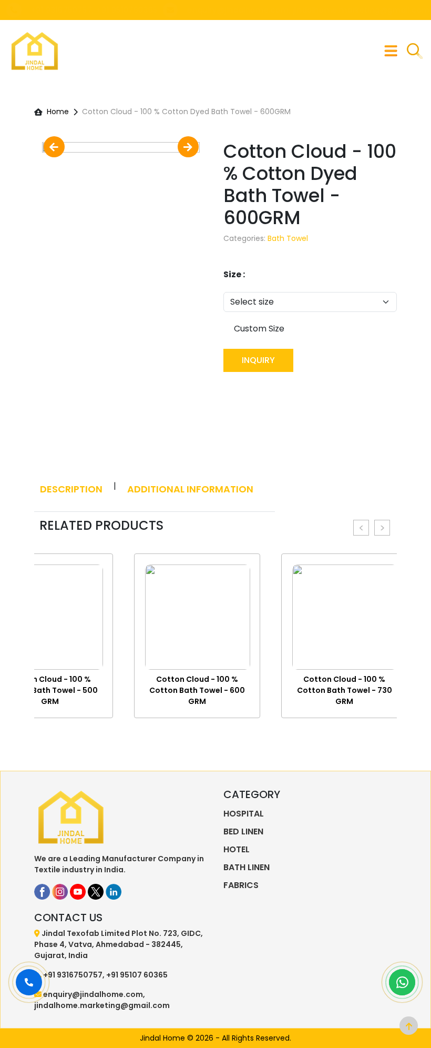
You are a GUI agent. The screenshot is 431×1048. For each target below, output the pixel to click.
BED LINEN (243, 831)
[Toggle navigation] (391, 51)
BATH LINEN (246, 867)
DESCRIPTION (71, 489)
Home (58, 111)
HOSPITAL (243, 814)
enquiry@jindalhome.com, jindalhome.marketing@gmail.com (308, 10)
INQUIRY (258, 360)
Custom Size (259, 329)
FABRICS (241, 885)
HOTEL (236, 849)
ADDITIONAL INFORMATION (190, 489)
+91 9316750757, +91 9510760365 (94, 10)
